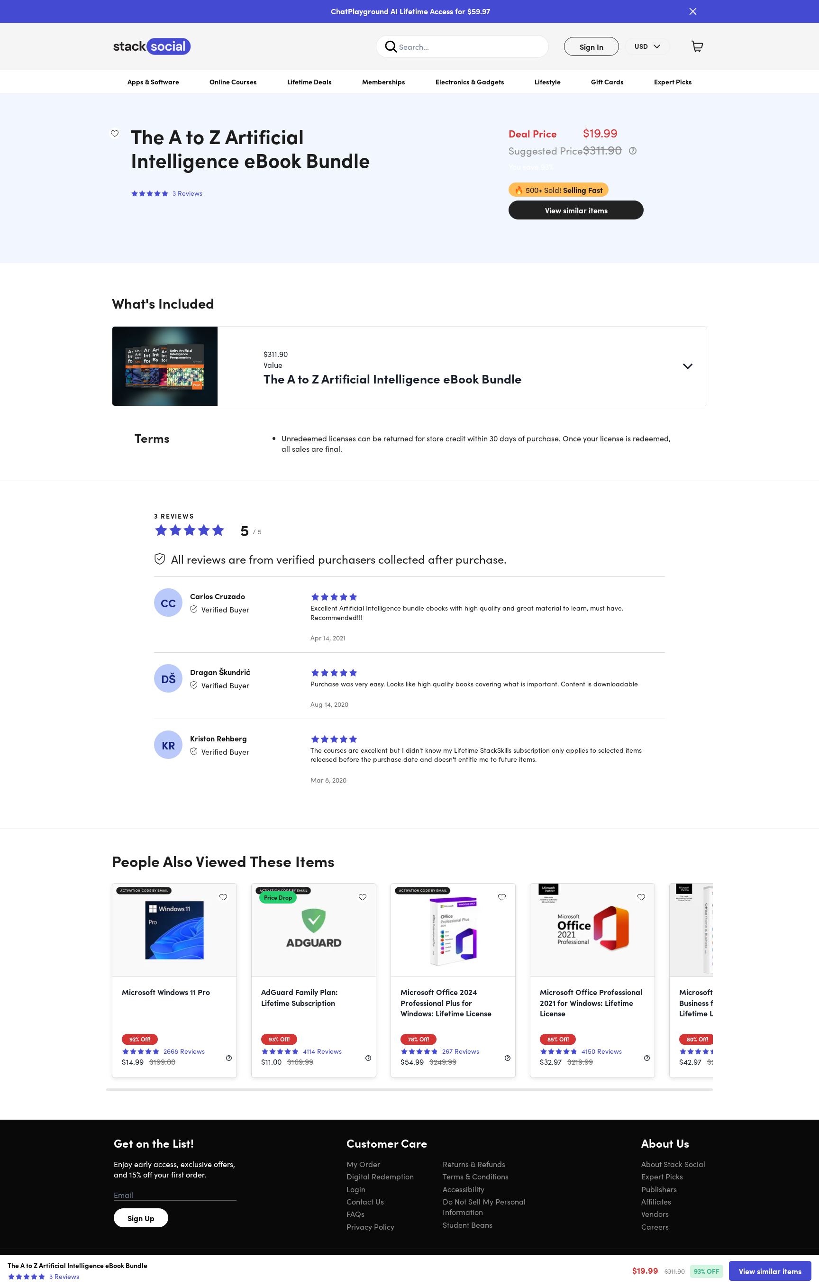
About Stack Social (673, 1164)
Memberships (383, 81)
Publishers (659, 1189)
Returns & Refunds (474, 1164)
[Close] (693, 11)
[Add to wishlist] (114, 133)
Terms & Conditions (476, 1176)
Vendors (655, 1213)
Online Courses (233, 81)
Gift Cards (607, 81)
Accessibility (463, 1189)
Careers (655, 1226)
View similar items (576, 210)
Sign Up (141, 1218)
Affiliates (656, 1201)
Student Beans (467, 1224)
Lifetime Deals (309, 81)
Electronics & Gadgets (470, 81)
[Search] (391, 46)
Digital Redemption (380, 1176)
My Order (363, 1164)
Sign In (591, 46)
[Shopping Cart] (697, 46)
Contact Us (365, 1201)
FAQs (355, 1213)
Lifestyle (548, 81)
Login (355, 1189)
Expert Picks (673, 81)
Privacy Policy (370, 1226)
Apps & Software (153, 81)
